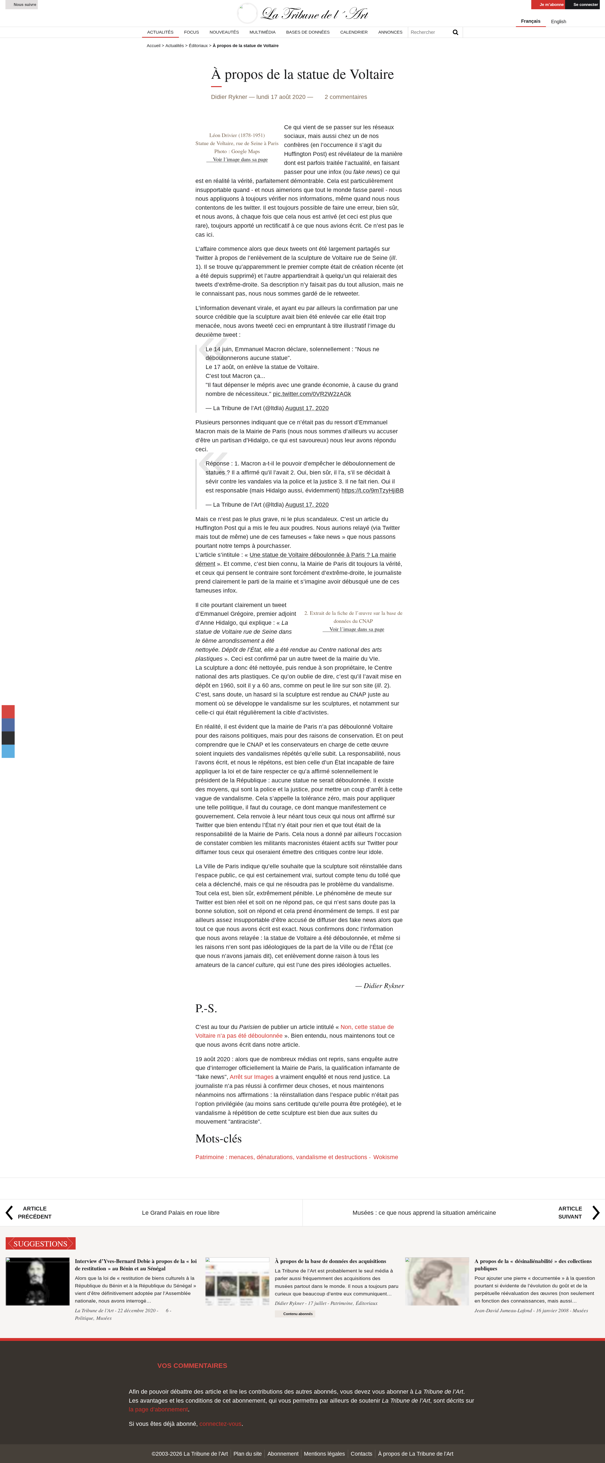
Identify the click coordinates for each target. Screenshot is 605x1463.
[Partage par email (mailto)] (8, 711)
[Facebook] (8, 725)
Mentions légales (324, 1454)
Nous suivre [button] (24, 4)
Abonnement (283, 1454)
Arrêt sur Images (252, 1076)
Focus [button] (191, 32)
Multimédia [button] (263, 32)
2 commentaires (346, 96)
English (558, 21)
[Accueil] (302, 13)
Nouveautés (224, 32)
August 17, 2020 (307, 408)
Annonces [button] (390, 32)
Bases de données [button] (308, 32)
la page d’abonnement (158, 1409)
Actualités (174, 45)
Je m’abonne (551, 4)
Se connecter (585, 4)
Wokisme (385, 1157)
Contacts (361, 1454)
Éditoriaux (198, 45)
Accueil (153, 45)
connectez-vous (220, 1423)
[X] (8, 751)
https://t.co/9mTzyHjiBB (372, 490)
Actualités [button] (160, 32)
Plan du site (247, 1454)
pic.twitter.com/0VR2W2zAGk (312, 393)
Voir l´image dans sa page (240, 159)
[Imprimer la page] (8, 738)
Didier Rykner (229, 96)
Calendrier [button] (354, 32)
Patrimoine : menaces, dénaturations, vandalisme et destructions (282, 1157)
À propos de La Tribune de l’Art (415, 1454)
